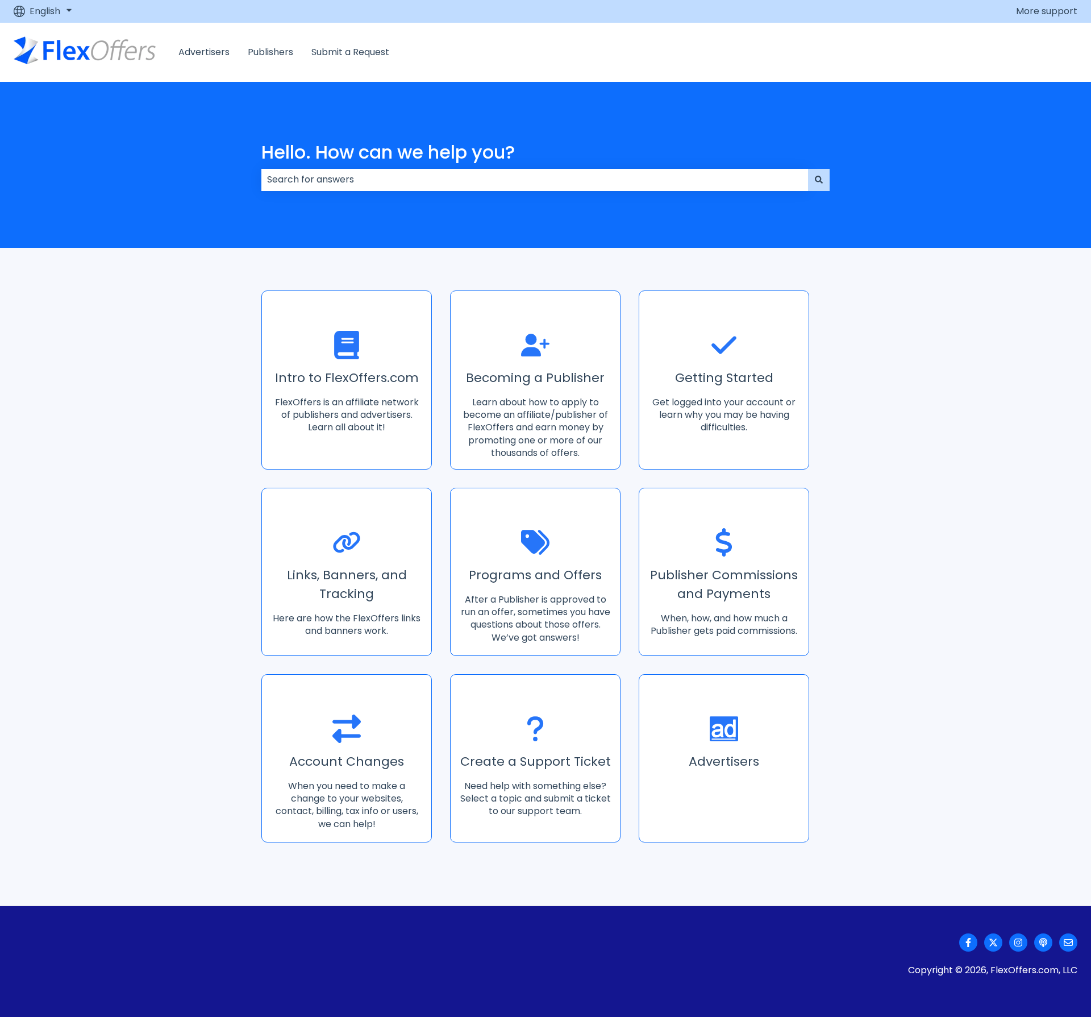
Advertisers (204, 52)
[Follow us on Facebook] (968, 942)
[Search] (819, 179)
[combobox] (534, 179)
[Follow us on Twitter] (993, 942)
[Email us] (1068, 942)
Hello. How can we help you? (388, 152)
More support (1046, 11)
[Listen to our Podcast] (1043, 942)
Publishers (270, 52)
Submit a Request (350, 52)
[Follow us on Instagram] (1018, 942)
